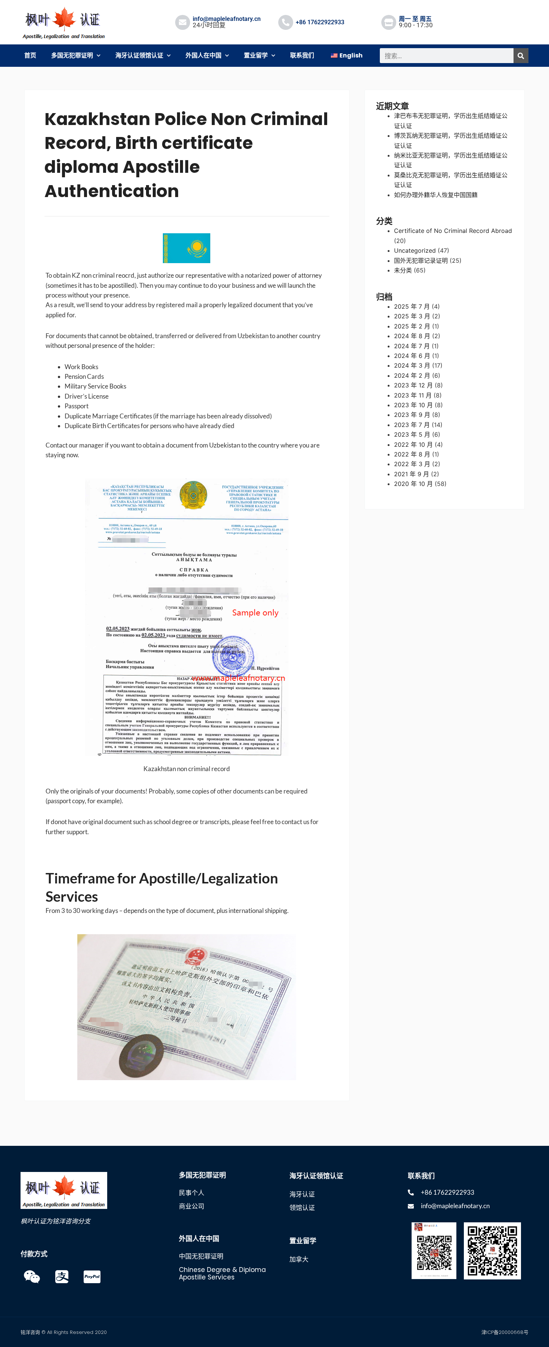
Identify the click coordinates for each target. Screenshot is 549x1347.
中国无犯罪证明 (201, 1256)
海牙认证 (302, 1194)
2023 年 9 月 (412, 414)
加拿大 (298, 1259)
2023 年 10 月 (413, 405)
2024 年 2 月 (412, 375)
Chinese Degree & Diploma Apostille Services (222, 1273)
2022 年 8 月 (412, 454)
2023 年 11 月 (413, 395)
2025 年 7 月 (412, 306)
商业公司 (191, 1206)
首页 (30, 55)
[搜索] (521, 55)
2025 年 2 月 (412, 326)
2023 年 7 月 (412, 424)
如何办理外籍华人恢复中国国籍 (436, 195)
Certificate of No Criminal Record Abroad (453, 230)
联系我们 (302, 55)
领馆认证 (302, 1207)
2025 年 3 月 (412, 316)
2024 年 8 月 (412, 336)
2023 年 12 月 (413, 385)
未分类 (403, 270)
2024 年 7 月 (412, 346)
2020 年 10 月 (413, 483)
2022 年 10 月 (413, 444)
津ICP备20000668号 (504, 1332)
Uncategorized (415, 250)
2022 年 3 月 (412, 464)
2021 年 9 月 (411, 474)
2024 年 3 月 (412, 365)
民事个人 (191, 1192)
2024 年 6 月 (412, 355)
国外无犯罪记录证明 (421, 260)
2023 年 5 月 (412, 434)
